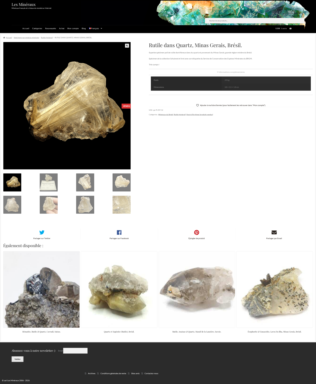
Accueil (25, 28)
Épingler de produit (196, 238)
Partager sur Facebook (119, 238)
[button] (127, 46)
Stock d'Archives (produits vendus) (199, 114)
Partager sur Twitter (41, 238)
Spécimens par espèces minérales (26, 38)
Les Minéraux (24, 4)
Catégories (37, 28)
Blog (84, 28)
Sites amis (135, 373)
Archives (91, 373)
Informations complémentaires (231, 72)
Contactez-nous (151, 373)
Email (60, 350)
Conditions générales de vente (113, 373)
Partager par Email (274, 238)
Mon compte (73, 28)
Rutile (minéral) (47, 38)
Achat (61, 28)
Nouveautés (50, 28)
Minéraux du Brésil (165, 114)
